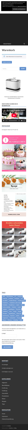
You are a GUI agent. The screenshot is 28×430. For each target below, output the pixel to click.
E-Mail (4, 333)
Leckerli (19, 307)
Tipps (22, 315)
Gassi (22, 298)
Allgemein (4, 382)
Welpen (4, 320)
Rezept (14, 311)
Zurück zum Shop (7, 62)
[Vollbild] (24, 120)
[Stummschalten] (22, 120)
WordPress (11, 428)
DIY (15, 296)
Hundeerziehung (21, 300)
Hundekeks (5, 305)
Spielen (17, 315)
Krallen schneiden (6, 307)
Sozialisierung (6, 315)
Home (3, 413)
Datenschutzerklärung (7, 343)
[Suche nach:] (14, 68)
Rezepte (20, 311)
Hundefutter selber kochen (15, 302)
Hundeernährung (12, 300)
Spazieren (12, 315)
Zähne (21, 320)
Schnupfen (5, 313)
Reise (10, 311)
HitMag (15, 428)
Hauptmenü (7, 43)
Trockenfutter (12, 317)
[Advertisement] (14, 27)
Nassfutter (18, 309)
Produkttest (5, 311)
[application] (14, 115)
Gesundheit (5, 300)
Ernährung (5, 298)
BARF (4, 296)
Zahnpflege (15, 320)
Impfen (17, 305)
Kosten (22, 305)
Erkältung (20, 296)
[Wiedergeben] (4, 120)
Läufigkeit (5, 309)
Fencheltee (16, 298)
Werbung (10, 320)
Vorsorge (19, 317)
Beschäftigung (10, 296)
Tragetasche (5, 317)
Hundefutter (5, 302)
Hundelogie (9, 425)
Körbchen (14, 307)
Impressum (5, 416)
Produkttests (5, 396)
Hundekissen (12, 305)
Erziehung (11, 298)
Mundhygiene (11, 309)
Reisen (3, 398)
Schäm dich (18, 313)
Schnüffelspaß (12, 313)
